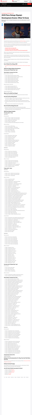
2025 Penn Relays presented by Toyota (8, 13)
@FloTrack (12, 369)
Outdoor (9, 377)
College (15, 377)
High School (12, 377)
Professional (18, 377)
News (6, 377)
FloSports (27, 377)
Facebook (9, 374)
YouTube (10, 373)
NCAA (24, 377)
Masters (22, 377)
